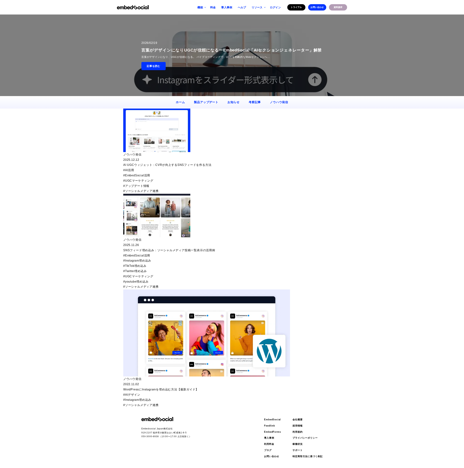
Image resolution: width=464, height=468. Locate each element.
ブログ (268, 450)
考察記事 (255, 102)
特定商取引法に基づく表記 (308, 456)
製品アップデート (206, 102)
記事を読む (153, 66)
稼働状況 (298, 444)
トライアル (296, 7)
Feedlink (269, 425)
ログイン (275, 7)
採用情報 (298, 425)
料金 (213, 7)
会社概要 (298, 419)
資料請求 (338, 7)
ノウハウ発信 (279, 102)
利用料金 (269, 444)
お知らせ (233, 102)
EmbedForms (272, 431)
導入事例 (226, 7)
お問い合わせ (317, 7)
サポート (298, 450)
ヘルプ (242, 7)
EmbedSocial (272, 419)
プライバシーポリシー (305, 437)
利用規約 (298, 431)
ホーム (180, 102)
